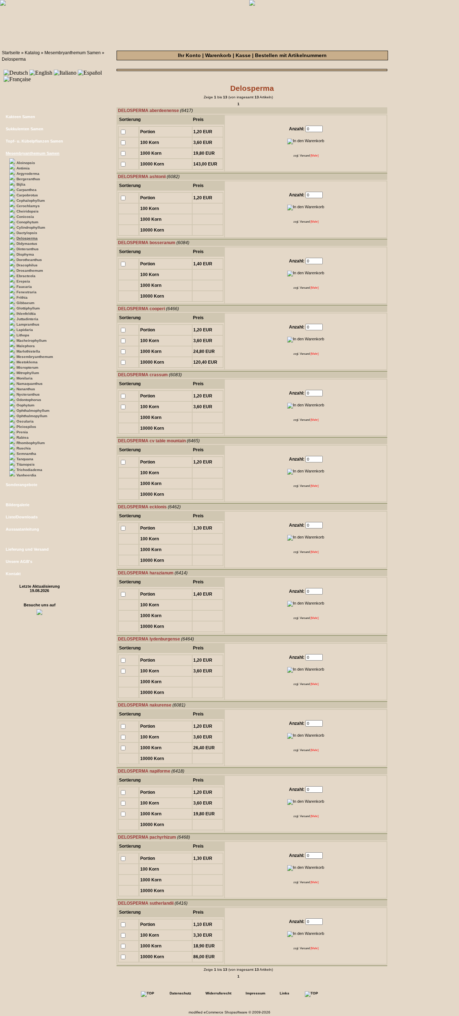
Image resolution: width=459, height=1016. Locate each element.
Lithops (22, 335)
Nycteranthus (28, 394)
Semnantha (26, 454)
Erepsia (23, 281)
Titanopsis (25, 464)
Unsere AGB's (19, 561)
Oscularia (25, 421)
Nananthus (25, 389)
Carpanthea (26, 190)
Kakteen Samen (20, 117)
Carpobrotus (27, 195)
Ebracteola (26, 276)
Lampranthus (27, 324)
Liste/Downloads (22, 517)
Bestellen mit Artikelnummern (291, 55)
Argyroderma (27, 174)
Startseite (11, 52)
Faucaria (24, 287)
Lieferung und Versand (27, 549)
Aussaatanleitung (22, 529)
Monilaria (24, 378)
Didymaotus (26, 244)
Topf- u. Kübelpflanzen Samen (34, 141)
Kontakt (13, 574)
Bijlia (20, 184)
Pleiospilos (26, 427)
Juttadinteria (27, 319)
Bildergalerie (17, 505)
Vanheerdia (26, 475)
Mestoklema (27, 362)
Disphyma (25, 254)
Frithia (22, 297)
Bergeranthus (28, 179)
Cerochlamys (28, 206)
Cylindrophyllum (30, 227)
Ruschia (23, 448)
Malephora (25, 346)
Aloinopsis (25, 163)
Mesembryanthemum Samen (72, 52)
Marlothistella (28, 351)
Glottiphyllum (28, 308)
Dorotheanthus (29, 260)
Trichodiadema (29, 470)
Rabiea (22, 437)
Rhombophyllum (30, 443)
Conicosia (25, 217)
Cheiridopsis (27, 211)
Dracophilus (27, 265)
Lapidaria (24, 330)
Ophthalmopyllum (31, 416)
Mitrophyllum (27, 373)
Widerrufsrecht (218, 993)
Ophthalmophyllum (32, 411)
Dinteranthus (27, 249)
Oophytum (25, 405)
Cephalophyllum (30, 200)
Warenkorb (218, 55)
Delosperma (14, 59)
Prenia (22, 432)
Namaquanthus (29, 384)
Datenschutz (180, 993)
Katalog (32, 52)
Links (284, 993)
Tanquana (24, 459)
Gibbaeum (25, 303)
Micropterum (27, 367)
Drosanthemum (29, 270)
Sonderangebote (21, 485)
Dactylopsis (26, 233)
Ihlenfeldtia (26, 314)
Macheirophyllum (31, 340)
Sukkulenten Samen (24, 129)
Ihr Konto (189, 55)
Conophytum (27, 222)
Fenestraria (26, 292)
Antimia (23, 168)
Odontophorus (28, 400)
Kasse (243, 55)
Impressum (255, 993)
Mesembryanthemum (34, 357)
